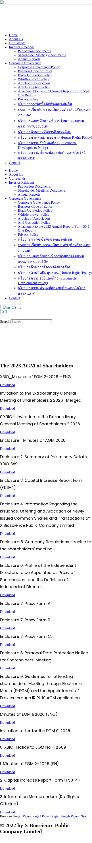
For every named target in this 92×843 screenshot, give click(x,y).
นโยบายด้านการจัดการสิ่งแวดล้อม (44, 132)
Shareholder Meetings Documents (42, 55)
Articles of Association (34, 83)
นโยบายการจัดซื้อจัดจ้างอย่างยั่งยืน (45, 104)
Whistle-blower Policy (33, 79)
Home (13, 35)
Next (83, 816)
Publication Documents (34, 51)
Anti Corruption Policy (34, 87)
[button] (46, 317)
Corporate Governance (25, 63)
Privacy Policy (28, 99)
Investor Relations (21, 47)
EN (4, 311)
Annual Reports (29, 59)
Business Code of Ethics (35, 71)
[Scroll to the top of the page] (1, 841)
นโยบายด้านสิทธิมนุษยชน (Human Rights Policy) (55, 137)
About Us (16, 39)
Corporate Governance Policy (39, 67)
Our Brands (17, 43)
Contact (14, 163)
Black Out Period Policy (35, 75)
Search (5, 321)
